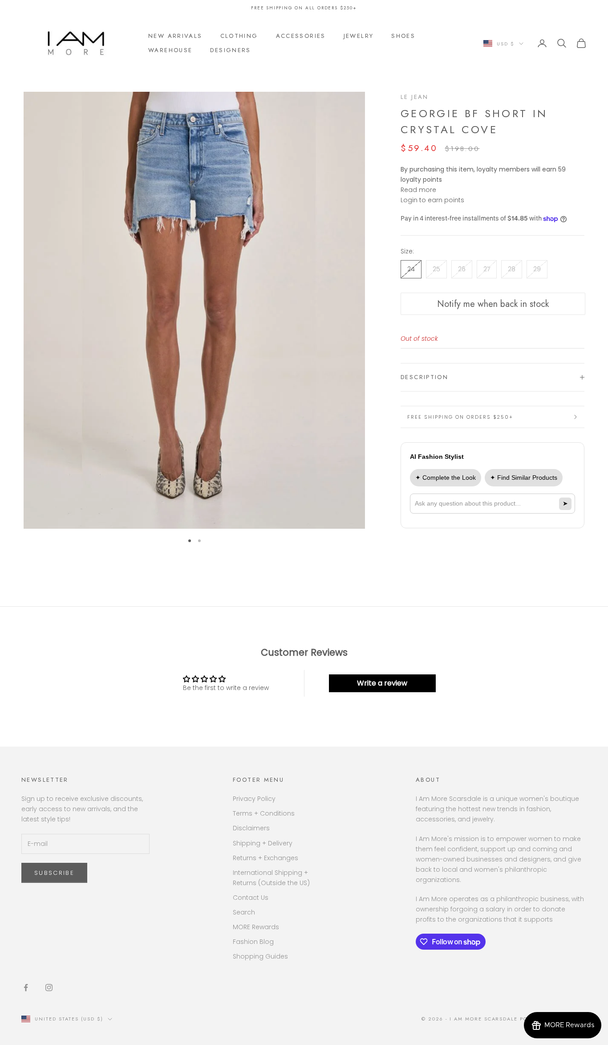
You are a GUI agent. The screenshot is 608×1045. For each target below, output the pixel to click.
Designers (230, 50)
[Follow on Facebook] (25, 987)
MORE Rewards (256, 927)
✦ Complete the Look (445, 477)
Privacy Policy (254, 798)
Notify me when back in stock (493, 304)
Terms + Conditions (264, 813)
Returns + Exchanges (265, 857)
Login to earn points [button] (432, 200)
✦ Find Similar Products (523, 477)
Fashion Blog (253, 941)
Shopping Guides (260, 956)
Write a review (382, 683)
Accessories (301, 36)
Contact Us (250, 897)
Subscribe (54, 873)
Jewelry (359, 36)
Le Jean (415, 97)
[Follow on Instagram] (49, 987)
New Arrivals (175, 36)
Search (244, 912)
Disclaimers (251, 828)
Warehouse (170, 50)
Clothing (239, 36)
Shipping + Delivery (262, 843)
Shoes (403, 36)
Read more (418, 189)
